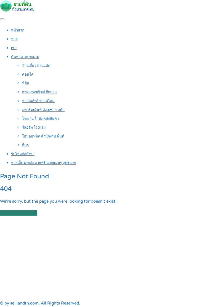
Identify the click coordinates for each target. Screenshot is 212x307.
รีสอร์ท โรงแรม (34, 127)
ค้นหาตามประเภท (25, 57)
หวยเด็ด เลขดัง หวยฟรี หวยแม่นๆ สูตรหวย (43, 163)
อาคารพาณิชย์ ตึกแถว (39, 92)
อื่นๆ (25, 145)
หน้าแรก (17, 30)
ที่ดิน (25, 83)
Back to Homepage (18, 212)
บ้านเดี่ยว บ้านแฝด (36, 65)
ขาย (14, 39)
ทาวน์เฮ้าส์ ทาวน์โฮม (38, 101)
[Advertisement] (106, 258)
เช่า (14, 48)
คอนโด (27, 74)
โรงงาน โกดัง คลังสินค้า (40, 119)
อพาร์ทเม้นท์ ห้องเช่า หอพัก (43, 110)
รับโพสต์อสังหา (23, 154)
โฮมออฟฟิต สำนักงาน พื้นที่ (43, 136)
